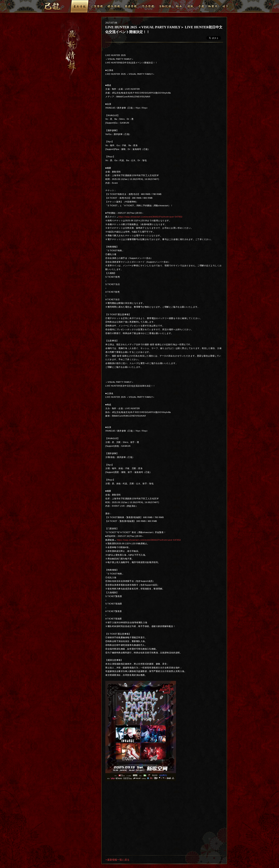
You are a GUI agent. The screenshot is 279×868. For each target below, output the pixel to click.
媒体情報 (113, 6)
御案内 (212, 6)
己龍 (54, 7)
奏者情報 (130, 6)
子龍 (201, 6)
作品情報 (148, 6)
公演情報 (96, 6)
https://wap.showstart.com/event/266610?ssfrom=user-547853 (150, 217)
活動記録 (165, 6)
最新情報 (79, 6)
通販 (190, 6)
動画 (179, 6)
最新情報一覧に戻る (118, 859)
